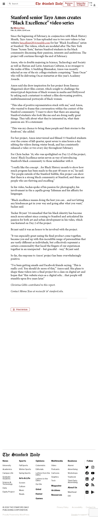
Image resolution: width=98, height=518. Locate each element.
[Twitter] (87, 467)
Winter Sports (25, 469)
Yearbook (72, 477)
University (7, 465)
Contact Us (90, 507)
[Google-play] (92, 492)
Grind (38, 489)
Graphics (55, 477)
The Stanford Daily (21, 455)
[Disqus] (49, 346)
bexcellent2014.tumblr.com (35, 43)
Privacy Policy (62, 507)
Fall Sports (23, 465)
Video (53, 465)
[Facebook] (87, 473)
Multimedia (57, 461)
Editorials (40, 469)
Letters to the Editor (42, 479)
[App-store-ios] (87, 492)
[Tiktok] (92, 479)
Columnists (40, 465)
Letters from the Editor (43, 474)
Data (5, 488)
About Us (72, 487)
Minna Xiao (19, 28)
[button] (20, 309)
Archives (55, 490)
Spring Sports (24, 473)
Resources (56, 495)
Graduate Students (6, 478)
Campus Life (8, 473)
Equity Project (9, 492)
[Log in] (94, 5)
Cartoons (55, 473)
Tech (53, 480)
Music (21, 490)
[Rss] (92, 484)
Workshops (73, 473)
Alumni (71, 465)
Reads (21, 494)
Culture (22, 486)
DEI (69, 496)
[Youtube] (92, 473)
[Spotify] (87, 484)
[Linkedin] (87, 479)
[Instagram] (92, 467)
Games (39, 498)
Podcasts (55, 469)
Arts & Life (24, 478)
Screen (22, 483)
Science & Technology (8, 483)
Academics (7, 469)
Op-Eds (39, 484)
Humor (39, 494)
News (5, 461)
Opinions (40, 461)
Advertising (73, 469)
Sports (22, 461)
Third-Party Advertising (73, 481)
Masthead (72, 492)
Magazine (56, 486)
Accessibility (77, 507)
